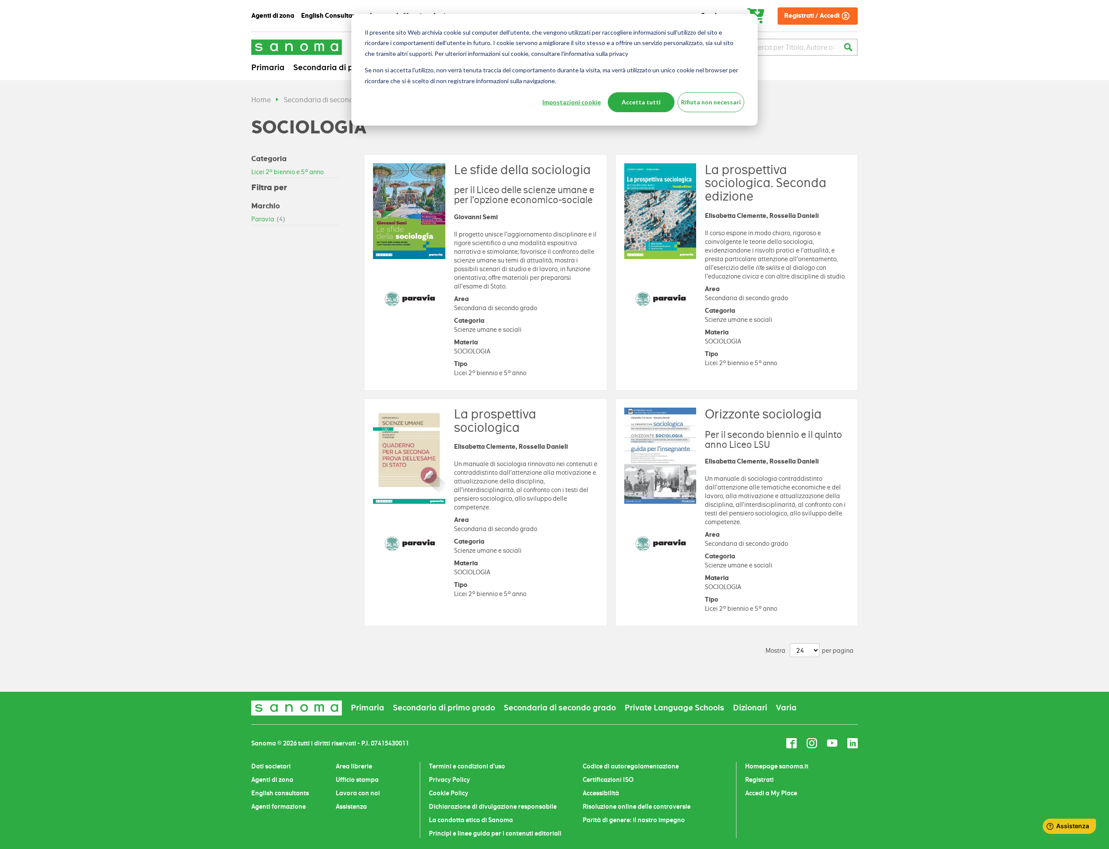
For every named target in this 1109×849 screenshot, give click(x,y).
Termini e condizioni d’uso (467, 766)
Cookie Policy (448, 793)
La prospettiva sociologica (495, 420)
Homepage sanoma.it (776, 766)
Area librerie (354, 766)
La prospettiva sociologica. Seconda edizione (766, 183)
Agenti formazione (278, 806)
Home (261, 99)
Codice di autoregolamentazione (631, 766)
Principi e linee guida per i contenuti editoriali (495, 833)
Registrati (759, 780)
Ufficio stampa (357, 780)
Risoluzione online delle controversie (637, 806)
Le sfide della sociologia (522, 170)
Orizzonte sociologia (763, 414)
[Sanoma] (296, 47)
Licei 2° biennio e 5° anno (287, 172)
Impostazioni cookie (571, 102)
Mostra (775, 651)
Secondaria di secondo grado (331, 99)
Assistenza (351, 806)
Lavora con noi (358, 793)
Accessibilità (601, 793)
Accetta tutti (641, 102)
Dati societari (271, 766)
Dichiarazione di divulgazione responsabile (493, 806)
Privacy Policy (449, 780)
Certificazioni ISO (608, 780)
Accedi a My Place (771, 793)
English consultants (280, 793)
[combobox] (794, 47)
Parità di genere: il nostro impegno (634, 820)
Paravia (268, 219)
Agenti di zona (272, 780)
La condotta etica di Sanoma (471, 820)
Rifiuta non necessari (711, 102)
